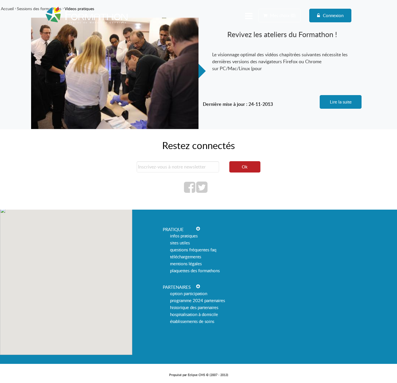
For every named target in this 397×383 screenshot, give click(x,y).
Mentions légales (186, 263)
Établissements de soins (192, 321)
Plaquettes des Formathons (195, 270)
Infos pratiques (184, 236)
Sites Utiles (180, 243)
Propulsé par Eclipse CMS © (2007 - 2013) (198, 375)
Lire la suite (341, 102)
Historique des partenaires (194, 307)
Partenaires (177, 287)
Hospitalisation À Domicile (194, 314)
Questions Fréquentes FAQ (193, 250)
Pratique (173, 229)
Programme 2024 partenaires (197, 300)
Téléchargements (185, 256)
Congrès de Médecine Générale (87, 23)
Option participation (188, 293)
